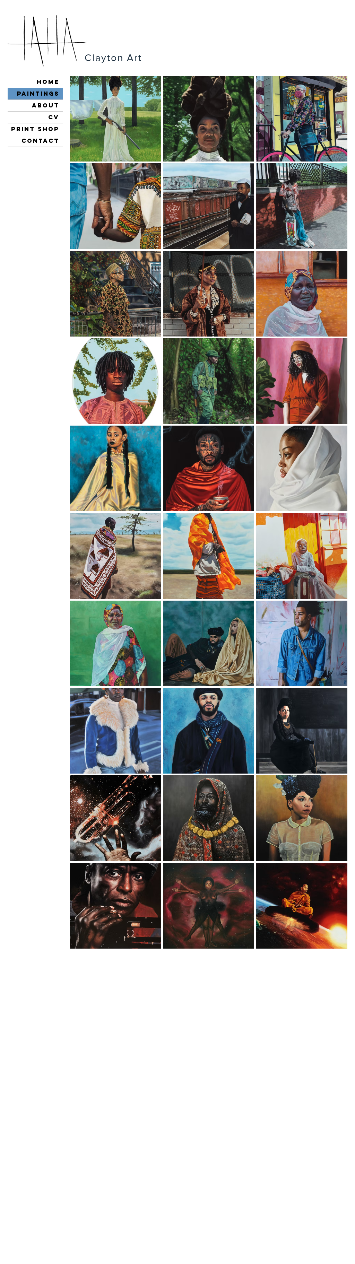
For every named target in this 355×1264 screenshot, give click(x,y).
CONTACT (40, 141)
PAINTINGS (38, 93)
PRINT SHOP (35, 129)
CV (53, 117)
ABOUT (45, 105)
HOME (48, 82)
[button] (115, 119)
